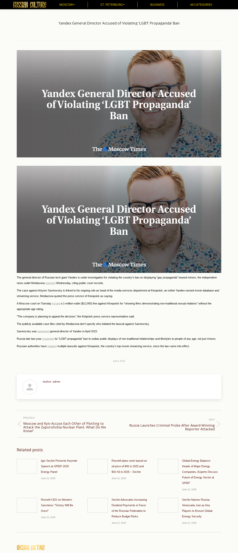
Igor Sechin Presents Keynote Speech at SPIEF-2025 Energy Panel (59, 466)
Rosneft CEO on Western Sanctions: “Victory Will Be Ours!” (57, 505)
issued (56, 303)
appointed (43, 331)
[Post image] (27, 466)
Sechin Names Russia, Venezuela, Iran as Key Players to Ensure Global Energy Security (197, 508)
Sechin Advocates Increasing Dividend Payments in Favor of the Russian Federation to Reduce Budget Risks (129, 508)
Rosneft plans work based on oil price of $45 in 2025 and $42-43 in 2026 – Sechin (129, 466)
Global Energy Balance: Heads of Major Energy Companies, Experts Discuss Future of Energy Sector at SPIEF (200, 472)
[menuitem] (67, 4)
